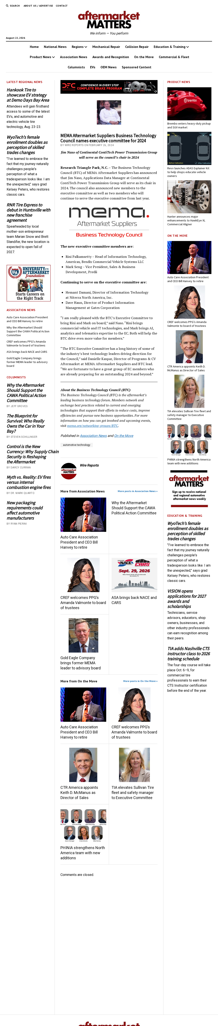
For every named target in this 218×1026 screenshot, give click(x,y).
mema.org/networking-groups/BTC (92, 425)
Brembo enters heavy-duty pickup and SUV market (189, 125)
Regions (78, 46)
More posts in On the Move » (140, 681)
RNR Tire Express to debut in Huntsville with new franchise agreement (28, 212)
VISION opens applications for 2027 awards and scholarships (186, 598)
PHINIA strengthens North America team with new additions (82, 852)
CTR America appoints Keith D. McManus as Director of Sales (79, 792)
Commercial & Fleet (174, 57)
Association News (73, 57)
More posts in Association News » (138, 491)
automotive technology (76, 444)
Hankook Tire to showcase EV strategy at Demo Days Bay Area (28, 95)
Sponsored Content (136, 67)
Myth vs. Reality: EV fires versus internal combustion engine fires (29, 482)
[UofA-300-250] (29, 300)
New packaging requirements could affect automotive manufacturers (25, 510)
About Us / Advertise (38, 5)
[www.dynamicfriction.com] (108, 92)
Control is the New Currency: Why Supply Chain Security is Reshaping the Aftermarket (29, 454)
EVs (92, 67)
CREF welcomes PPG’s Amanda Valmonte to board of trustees (26, 343)
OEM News (108, 67)
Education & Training (169, 46)
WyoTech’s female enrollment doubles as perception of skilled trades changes (27, 145)
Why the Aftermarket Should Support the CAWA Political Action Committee (28, 331)
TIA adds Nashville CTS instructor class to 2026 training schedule (188, 653)
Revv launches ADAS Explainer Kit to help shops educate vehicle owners (188, 172)
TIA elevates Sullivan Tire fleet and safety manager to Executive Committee (133, 792)
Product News (40, 57)
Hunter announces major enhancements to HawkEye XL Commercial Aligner (186, 220)
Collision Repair (137, 46)
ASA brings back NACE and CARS (27, 352)
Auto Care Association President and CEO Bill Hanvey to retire (27, 319)
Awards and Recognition (110, 57)
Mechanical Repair (106, 46)
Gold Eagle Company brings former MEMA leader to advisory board (27, 362)
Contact (62, 5)
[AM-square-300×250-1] (189, 506)
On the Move (144, 57)
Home (34, 46)
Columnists (76, 67)
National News (55, 46)
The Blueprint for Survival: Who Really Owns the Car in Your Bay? (25, 423)
